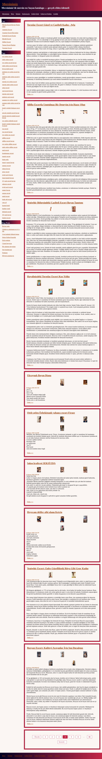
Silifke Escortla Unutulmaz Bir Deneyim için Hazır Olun (56, 104)
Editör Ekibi (35, 14)
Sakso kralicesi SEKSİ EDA (41, 463)
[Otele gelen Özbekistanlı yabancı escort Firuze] (39, 419)
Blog (12, 14)
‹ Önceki (36, 737)
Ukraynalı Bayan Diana (39, 375)
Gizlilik (55, 14)
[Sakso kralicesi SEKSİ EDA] (39, 469)
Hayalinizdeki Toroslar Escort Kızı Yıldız (48, 276)
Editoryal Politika (46, 14)
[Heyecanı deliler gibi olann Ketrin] (39, 519)
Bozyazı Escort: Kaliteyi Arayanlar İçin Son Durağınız (55, 648)
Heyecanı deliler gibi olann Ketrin (44, 512)
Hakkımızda (26, 14)
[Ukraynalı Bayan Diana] (39, 382)
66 (89, 737)
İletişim (18, 14)
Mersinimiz (10, 4)
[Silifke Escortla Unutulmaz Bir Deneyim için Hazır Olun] (39, 112)
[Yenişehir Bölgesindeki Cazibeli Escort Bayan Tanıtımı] (50, 209)
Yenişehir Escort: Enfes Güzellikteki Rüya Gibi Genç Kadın (57, 568)
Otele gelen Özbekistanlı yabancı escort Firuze (51, 412)
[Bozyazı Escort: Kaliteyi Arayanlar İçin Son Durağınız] (39, 654)
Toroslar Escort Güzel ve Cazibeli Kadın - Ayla (51, 25)
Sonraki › (62, 742)
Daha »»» (30, 94)
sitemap (57, 756)
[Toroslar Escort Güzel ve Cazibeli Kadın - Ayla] (62, 31)
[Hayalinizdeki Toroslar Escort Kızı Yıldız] (39, 283)
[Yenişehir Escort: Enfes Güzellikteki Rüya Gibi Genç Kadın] (50, 575)
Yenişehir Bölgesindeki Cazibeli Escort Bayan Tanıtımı (55, 202)
